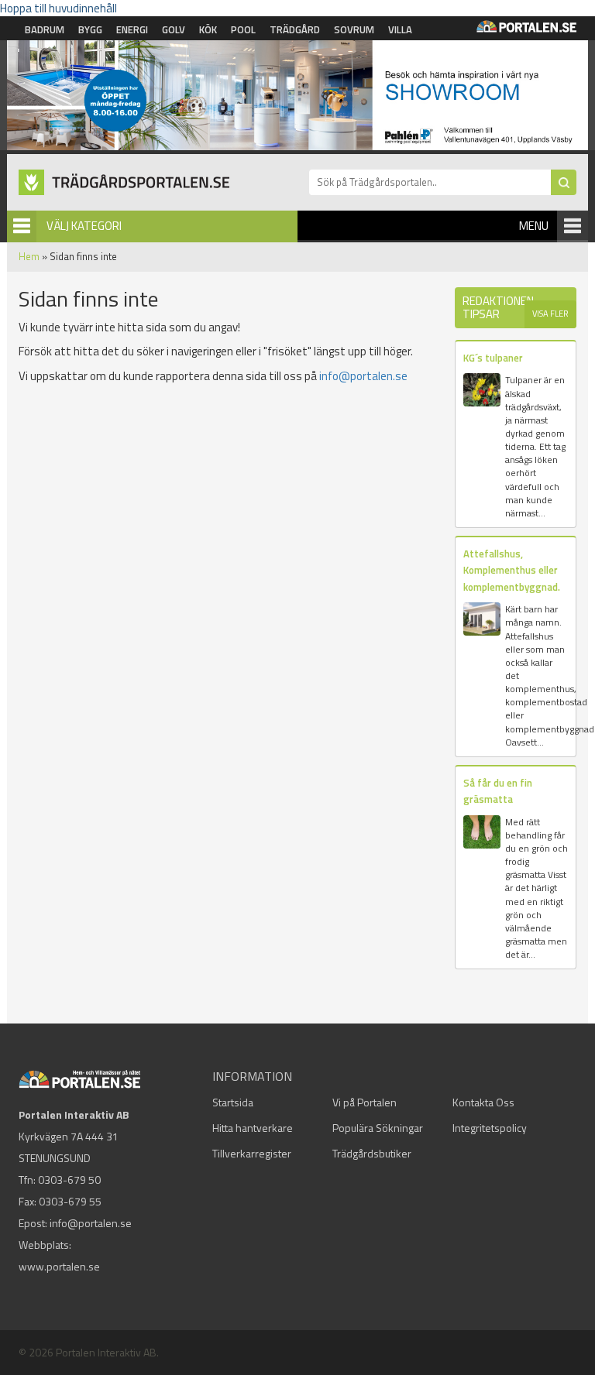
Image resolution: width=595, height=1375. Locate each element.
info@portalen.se (363, 376)
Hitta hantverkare (252, 1128)
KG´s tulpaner (493, 357)
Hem (29, 256)
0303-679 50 (69, 1179)
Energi (132, 29)
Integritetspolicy (489, 1128)
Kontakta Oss (483, 1102)
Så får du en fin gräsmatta (497, 791)
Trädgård (295, 29)
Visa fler (550, 313)
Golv (173, 29)
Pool (243, 29)
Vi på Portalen (364, 1102)
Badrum (44, 29)
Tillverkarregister (251, 1153)
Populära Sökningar (377, 1128)
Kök (208, 29)
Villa (400, 29)
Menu (534, 226)
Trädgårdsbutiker (371, 1153)
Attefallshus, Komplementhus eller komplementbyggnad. (511, 570)
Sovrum (354, 29)
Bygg (90, 29)
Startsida (232, 1102)
